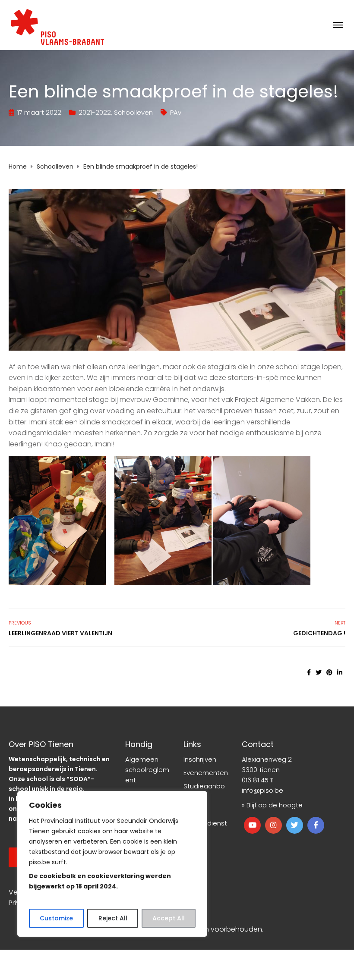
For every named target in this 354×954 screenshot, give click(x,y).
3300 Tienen (261, 769)
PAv (175, 112)
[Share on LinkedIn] (339, 672)
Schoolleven (133, 112)
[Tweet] (319, 672)
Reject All (112, 918)
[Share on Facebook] (309, 672)
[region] (112, 864)
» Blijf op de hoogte (272, 805)
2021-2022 (95, 112)
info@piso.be (262, 790)
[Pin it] (329, 672)
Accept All (168, 918)
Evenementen (205, 772)
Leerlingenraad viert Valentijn (60, 633)
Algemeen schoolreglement (147, 770)
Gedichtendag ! (319, 633)
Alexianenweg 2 (267, 759)
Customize (56, 918)
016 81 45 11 (258, 780)
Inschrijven (199, 759)
